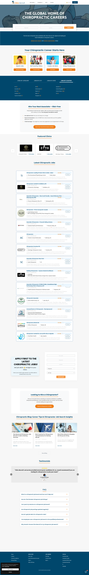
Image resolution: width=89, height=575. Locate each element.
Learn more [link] (7, 566)
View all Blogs (44, 453)
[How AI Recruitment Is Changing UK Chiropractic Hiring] (66, 427)
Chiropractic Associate (32, 298)
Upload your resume (36, 40)
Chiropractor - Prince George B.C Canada (37, 209)
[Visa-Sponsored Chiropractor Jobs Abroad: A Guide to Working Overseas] (22, 427)
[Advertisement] (44, 543)
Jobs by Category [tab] (23, 80)
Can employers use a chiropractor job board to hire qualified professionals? (42, 521)
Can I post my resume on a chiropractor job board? (35, 506)
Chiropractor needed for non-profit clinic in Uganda (40, 333)
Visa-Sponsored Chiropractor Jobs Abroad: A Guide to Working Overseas (22, 435)
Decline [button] (10, 572)
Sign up (75, 2)
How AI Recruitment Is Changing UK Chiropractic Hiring (66, 434)
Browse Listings (20, 69)
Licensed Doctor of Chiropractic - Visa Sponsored (39, 309)
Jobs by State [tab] (51, 80)
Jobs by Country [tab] (66, 80)
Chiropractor (30, 234)
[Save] (63, 173)
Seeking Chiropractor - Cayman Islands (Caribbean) (40, 270)
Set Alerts (52, 69)
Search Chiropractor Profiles (44, 406)
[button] (11, 475)
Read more (15, 445)
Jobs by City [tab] (38, 80)
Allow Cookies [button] (10, 569)
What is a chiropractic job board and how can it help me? (37, 496)
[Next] (76, 151)
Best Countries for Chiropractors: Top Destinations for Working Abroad (44, 435)
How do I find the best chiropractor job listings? (34, 501)
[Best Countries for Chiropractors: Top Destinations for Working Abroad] (44, 427)
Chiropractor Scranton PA (33, 246)
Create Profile (36, 69)
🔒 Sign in (68, 2)
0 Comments (21, 439)
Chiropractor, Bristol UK (33, 322)
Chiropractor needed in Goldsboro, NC (36, 183)
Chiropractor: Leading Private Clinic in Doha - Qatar (40, 172)
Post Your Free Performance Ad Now (44, 127)
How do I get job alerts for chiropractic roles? (33, 516)
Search (69, 27)
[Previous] (13, 151)
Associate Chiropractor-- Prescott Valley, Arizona (39, 222)
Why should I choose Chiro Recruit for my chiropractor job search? (39, 526)
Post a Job (69, 69)
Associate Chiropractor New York (35, 258)
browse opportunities (49, 40)
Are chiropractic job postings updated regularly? (35, 511)
